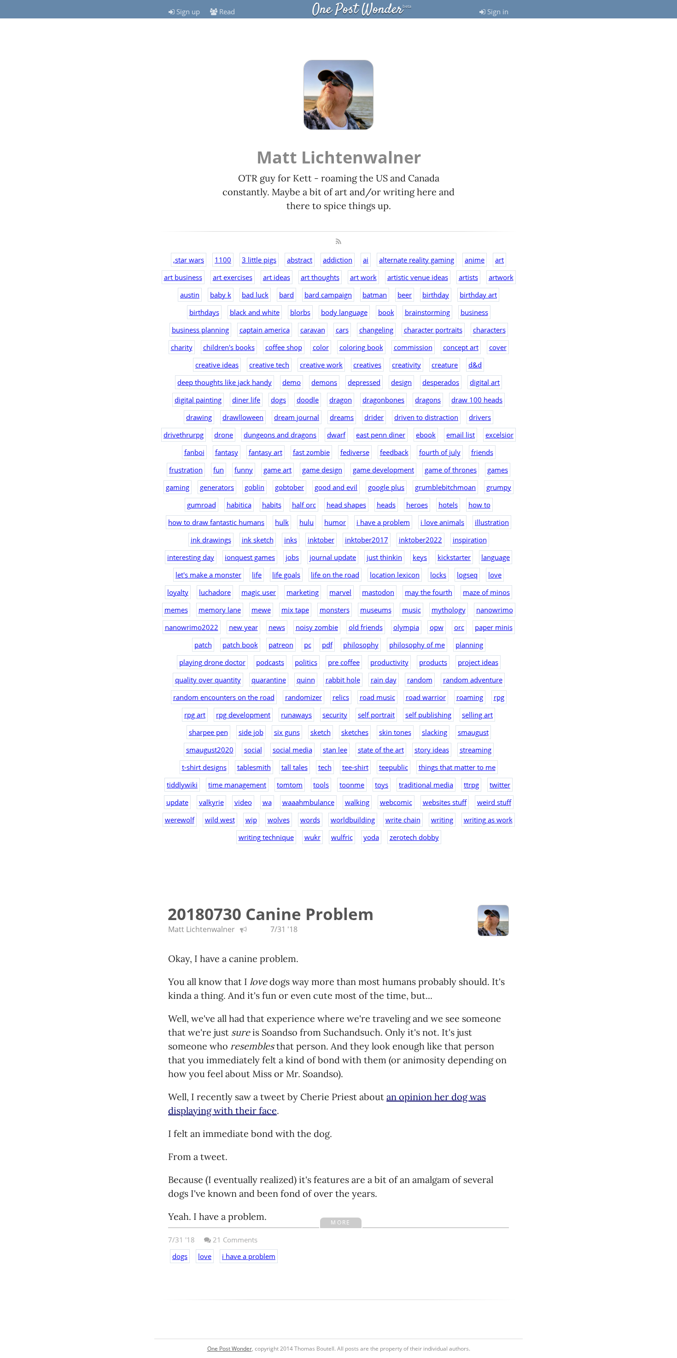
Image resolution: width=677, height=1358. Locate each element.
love (495, 574)
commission (413, 347)
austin (189, 294)
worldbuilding (353, 819)
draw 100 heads (476, 399)
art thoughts (320, 277)
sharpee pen (208, 732)
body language (344, 312)
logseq (467, 574)
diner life (246, 399)
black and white (255, 312)
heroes (417, 504)
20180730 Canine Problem (271, 914)
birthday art (478, 294)
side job (251, 732)
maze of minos (486, 592)
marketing (302, 592)
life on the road (335, 574)
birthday (435, 294)
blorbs (300, 312)
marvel (340, 592)
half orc (304, 504)
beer (404, 294)
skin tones (395, 732)
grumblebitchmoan (445, 487)
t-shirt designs (204, 767)
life (257, 574)
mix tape (295, 609)
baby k (220, 294)
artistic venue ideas (417, 277)
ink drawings (211, 539)
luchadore (215, 592)
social (253, 749)
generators (217, 487)
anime (474, 259)
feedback (394, 452)
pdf (327, 644)
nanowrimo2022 (191, 627)
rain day (384, 679)
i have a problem (383, 522)
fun (218, 469)
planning (469, 644)
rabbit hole (343, 679)
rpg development (243, 714)
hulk (282, 522)
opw (437, 627)
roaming (469, 697)
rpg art (194, 714)
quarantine (268, 679)
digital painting (198, 399)
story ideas (431, 749)
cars (342, 329)
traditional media (426, 784)
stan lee (335, 749)
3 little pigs (259, 259)
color (321, 347)
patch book (240, 644)
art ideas (276, 277)
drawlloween (242, 417)
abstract (299, 259)
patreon (280, 644)
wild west (220, 819)
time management (237, 784)
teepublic (393, 767)
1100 (223, 259)
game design (322, 469)
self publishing (428, 714)
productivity (389, 662)
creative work (321, 364)
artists (468, 277)
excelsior (499, 434)
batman (374, 294)
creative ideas (217, 364)
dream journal (296, 417)
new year (243, 627)
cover (498, 347)
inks (290, 539)
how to (479, 504)
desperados (440, 382)
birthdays (204, 312)
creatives (367, 364)
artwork (501, 277)
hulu (306, 522)
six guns (287, 732)
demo (291, 382)
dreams (342, 417)
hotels (448, 504)
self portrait (376, 714)
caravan (312, 329)
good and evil (336, 487)
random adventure (472, 679)
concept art (461, 347)
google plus (386, 487)
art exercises (232, 277)
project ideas (478, 662)
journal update (332, 557)
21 (234, 1239)
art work (363, 277)
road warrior (426, 697)
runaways (296, 714)
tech (325, 767)
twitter (500, 784)
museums (375, 609)
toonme (351, 784)
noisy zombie (317, 627)
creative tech (269, 364)
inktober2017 (366, 539)
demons (324, 382)
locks (438, 574)
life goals (286, 574)
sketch (320, 732)
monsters (335, 609)
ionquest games (250, 557)
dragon (340, 399)
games (497, 469)
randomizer (303, 697)
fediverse (354, 452)
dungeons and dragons (280, 434)
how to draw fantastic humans (216, 522)
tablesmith (254, 767)
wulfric (342, 837)
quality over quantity (208, 679)
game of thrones (451, 469)
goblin (254, 487)
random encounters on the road (223, 697)
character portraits (433, 329)
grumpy (498, 487)
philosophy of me (417, 644)
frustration (186, 469)
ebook (426, 434)
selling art (477, 714)
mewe (261, 609)
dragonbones (383, 399)
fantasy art (265, 452)
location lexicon (395, 574)
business (474, 312)
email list (460, 434)
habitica (239, 504)
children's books (229, 347)
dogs (278, 399)
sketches (354, 732)
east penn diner (380, 434)
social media (292, 749)
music (411, 609)
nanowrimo (494, 609)
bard (286, 294)
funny (243, 469)
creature (445, 364)
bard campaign (328, 294)
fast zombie (311, 452)
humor (335, 522)
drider (374, 417)
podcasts (270, 662)
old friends (366, 627)
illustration (492, 522)
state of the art (381, 749)
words (310, 819)
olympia (406, 627)
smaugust (473, 732)
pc (307, 644)
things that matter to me (457, 767)
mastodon (378, 592)
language (495, 557)
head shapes (346, 504)
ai (365, 259)
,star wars (188, 259)
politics (306, 662)
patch (203, 644)
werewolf (179, 819)
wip (251, 819)
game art (277, 469)
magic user (258, 592)
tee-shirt (355, 767)
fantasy (226, 452)
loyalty (177, 592)
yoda (371, 837)
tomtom (290, 784)
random (419, 679)
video (243, 802)
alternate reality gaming (416, 259)
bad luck (255, 294)
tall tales (294, 767)
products (433, 662)
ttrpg (471, 784)
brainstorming (427, 312)
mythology (449, 609)
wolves (279, 819)
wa (267, 802)
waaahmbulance (308, 802)
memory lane (219, 609)
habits (271, 504)
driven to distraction (426, 417)
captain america (264, 329)
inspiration (470, 539)
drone (223, 434)
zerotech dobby (414, 837)
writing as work (488, 819)
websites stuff (445, 802)
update (177, 802)
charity (182, 347)
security (334, 714)
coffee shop (283, 347)
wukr (312, 837)
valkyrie (211, 802)
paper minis (494, 627)
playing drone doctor (212, 662)
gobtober (289, 487)
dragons (428, 399)
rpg (499, 697)
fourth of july (440, 452)
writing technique (266, 837)
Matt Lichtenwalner (201, 929)
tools (321, 784)
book (386, 312)
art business (183, 277)
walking (357, 802)
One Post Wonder (357, 10)
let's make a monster (208, 574)
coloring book (361, 347)
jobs (292, 557)
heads (386, 504)
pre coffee (344, 662)
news (276, 627)
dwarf (336, 434)
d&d (475, 364)
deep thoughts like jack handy (224, 382)
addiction (337, 259)
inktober (321, 539)
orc (459, 627)
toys (381, 784)
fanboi (194, 452)
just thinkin (384, 557)
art (499, 259)
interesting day (190, 557)
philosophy (361, 644)
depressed (364, 382)
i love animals (442, 522)
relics (341, 697)
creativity (406, 364)
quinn (306, 679)
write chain (402, 819)
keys (420, 557)
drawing (199, 417)
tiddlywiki (182, 784)
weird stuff (494, 802)
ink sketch (258, 539)
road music (377, 697)
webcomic (396, 802)
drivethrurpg (183, 434)
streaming (475, 749)
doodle (308, 399)
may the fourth (428, 592)
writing (442, 819)
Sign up (187, 11)
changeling (376, 329)
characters (489, 329)
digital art (485, 382)
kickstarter (454, 557)
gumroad (201, 504)
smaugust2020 (209, 749)
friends (482, 452)
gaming (177, 487)
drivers (480, 417)
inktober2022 (420, 539)
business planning (200, 329)
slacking (434, 732)
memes (176, 609)
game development (383, 469)
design (401, 382)
